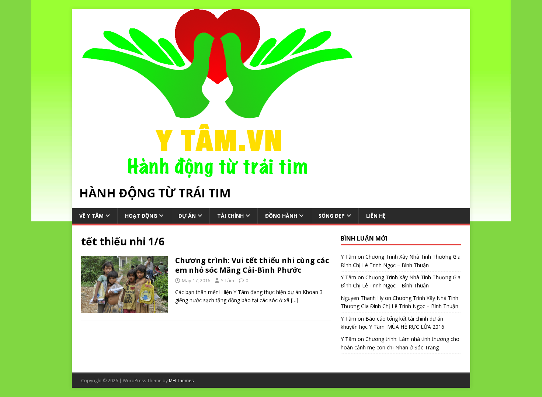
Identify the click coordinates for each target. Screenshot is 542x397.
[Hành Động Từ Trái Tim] (217, 173)
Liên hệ (376, 215)
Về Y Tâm (91, 215)
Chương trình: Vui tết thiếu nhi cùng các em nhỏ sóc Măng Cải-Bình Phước (252, 265)
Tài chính (230, 215)
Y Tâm (227, 280)
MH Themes (181, 380)
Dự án (187, 215)
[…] (294, 300)
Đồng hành (281, 215)
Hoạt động (141, 215)
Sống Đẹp (332, 215)
